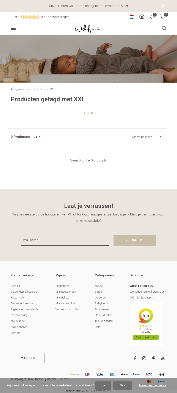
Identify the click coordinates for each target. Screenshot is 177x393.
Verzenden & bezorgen (24, 291)
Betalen (15, 285)
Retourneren (18, 297)
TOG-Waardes (104, 321)
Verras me (134, 240)
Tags (43, 89)
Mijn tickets (62, 297)
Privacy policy (19, 315)
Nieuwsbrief (18, 321)
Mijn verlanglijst (65, 303)
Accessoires (102, 309)
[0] (162, 17)
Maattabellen (19, 327)
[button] (14, 28)
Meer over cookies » (152, 385)
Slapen (99, 291)
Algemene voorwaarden (25, 309)
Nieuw (98, 285)
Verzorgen (101, 297)
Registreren (62, 285)
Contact (15, 332)
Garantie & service (22, 303)
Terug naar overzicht (23, 89)
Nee (122, 385)
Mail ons (27, 358)
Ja (103, 385)
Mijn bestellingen (65, 291)
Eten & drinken (103, 315)
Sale (97, 327)
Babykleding (102, 303)
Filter (88, 112)
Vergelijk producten (67, 309)
